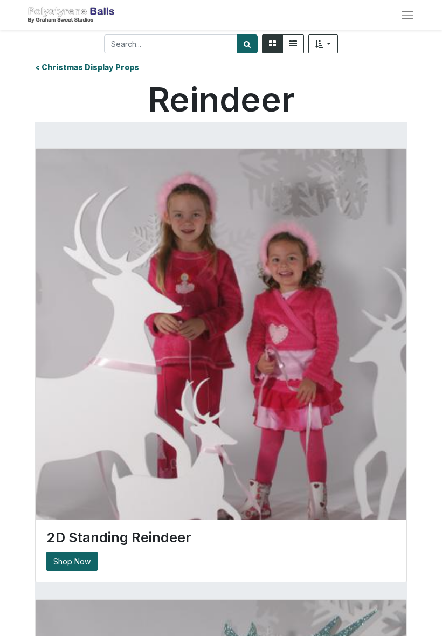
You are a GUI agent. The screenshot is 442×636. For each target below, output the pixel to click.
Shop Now (72, 561)
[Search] (247, 43)
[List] (293, 43)
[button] (323, 43)
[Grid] (272, 43)
